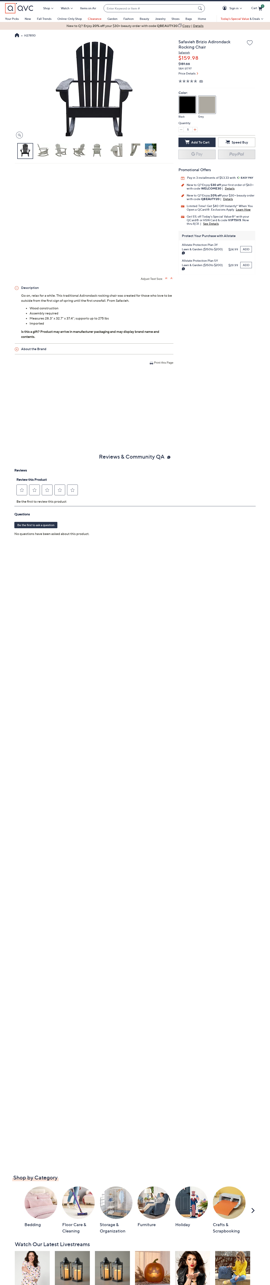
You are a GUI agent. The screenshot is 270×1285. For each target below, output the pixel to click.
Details (230, 188)
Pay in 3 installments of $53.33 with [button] (211, 177)
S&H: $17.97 (185, 68)
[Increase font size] (166, 278)
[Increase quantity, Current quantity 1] (194, 129)
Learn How (243, 209)
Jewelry (160, 18)
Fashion (128, 18)
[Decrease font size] (171, 278)
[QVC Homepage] (17, 35)
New (28, 18)
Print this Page (163, 362)
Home (202, 18)
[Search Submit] (201, 8)
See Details (211, 223)
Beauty (144, 18)
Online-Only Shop (69, 18)
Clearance (94, 18)
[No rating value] (188, 81)
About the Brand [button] (33, 349)
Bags (188, 18)
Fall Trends (44, 18)
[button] (225, 8)
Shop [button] (46, 8)
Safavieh (184, 52)
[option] (135, 25)
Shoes (175, 18)
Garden (112, 18)
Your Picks (12, 18)
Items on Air (88, 8)
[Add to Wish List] (250, 43)
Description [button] (30, 288)
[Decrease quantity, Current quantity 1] (181, 129)
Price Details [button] (187, 73)
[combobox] (150, 8)
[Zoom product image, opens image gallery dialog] (18, 135)
